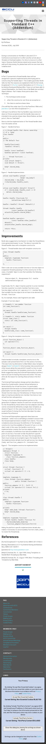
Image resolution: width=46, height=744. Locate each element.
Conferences (7, 607)
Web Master (7, 665)
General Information (10, 656)
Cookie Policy (7, 623)
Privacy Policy (8, 620)
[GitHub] (34, 2)
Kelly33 (16, 366)
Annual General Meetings (11, 640)
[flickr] (37, 2)
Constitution (7, 612)
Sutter (15, 85)
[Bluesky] (23, 2)
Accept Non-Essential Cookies (23, 697)
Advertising (7, 663)
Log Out (6, 647)
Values (5, 614)
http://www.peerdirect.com (19, 550)
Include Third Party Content (23, 718)
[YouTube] (40, 2)
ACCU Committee (9, 638)
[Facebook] (28, 2)
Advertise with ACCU (10, 605)
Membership (7, 658)
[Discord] (43, 2)
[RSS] (43, 5)
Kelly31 (9, 366)
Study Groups (8, 616)
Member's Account (9, 645)
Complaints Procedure (11, 642)
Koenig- (40, 85)
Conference (7, 669)
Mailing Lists (7, 618)
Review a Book (8, 636)
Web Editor (7, 667)
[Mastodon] (25, 2)
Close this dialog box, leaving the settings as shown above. (23, 729)
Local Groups (7, 660)
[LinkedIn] (31, 2)
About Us (6, 603)
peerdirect (5, 109)
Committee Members (10, 610)
